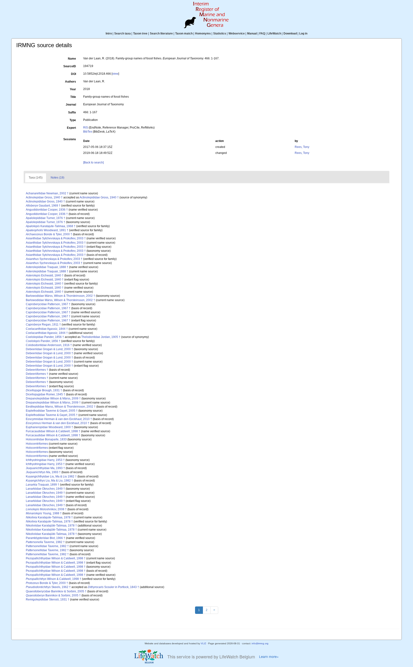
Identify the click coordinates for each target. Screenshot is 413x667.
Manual (252, 33)
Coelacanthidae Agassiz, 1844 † (47, 329)
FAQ (262, 33)
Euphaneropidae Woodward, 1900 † (49, 427)
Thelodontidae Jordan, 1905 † (100, 337)
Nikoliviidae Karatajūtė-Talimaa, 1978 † (51, 525)
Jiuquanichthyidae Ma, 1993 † (45, 468)
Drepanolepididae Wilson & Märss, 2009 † (53, 398)
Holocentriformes (37, 443)
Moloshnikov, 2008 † (46, 509)
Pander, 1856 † (43, 341)
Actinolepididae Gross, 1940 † (99, 197)
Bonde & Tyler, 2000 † (49, 234)
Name (72, 58)
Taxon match (184, 33)
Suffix (72, 112)
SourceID (69, 66)
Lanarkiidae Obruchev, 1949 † (45, 488)
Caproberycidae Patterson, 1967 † (48, 304)
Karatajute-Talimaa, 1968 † (51, 226)
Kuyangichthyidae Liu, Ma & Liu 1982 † (51, 476)
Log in (303, 33)
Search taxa (122, 33)
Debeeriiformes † (37, 369)
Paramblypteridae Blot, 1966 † (45, 538)
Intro (109, 33)
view (115, 73)
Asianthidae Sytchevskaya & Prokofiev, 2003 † (56, 238)
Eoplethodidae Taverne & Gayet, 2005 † (52, 410)
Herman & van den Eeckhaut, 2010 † (57, 423)
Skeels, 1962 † (48, 587)
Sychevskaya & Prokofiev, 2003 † (54, 259)
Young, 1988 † (44, 513)
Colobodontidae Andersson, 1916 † (49, 345)
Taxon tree (140, 33)
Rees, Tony (302, 147)
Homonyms (203, 33)
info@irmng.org (260, 643)
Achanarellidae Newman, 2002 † (47, 193)
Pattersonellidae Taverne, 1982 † (47, 546)
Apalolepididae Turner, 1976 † (45, 218)
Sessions (69, 139)
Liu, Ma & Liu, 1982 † (49, 480)
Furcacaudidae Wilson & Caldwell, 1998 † (53, 431)
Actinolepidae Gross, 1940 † (44, 197)
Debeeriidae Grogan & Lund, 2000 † (49, 349)
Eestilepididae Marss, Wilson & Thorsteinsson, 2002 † (61, 406)
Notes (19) (57, 177)
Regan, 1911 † (43, 324)
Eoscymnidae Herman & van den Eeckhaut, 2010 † (59, 419)
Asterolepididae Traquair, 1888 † (47, 267)
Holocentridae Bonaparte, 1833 (46, 439)
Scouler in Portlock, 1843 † (113, 587)
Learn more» (269, 656)
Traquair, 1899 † (42, 484)
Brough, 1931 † (44, 390)
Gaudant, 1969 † (43, 205)
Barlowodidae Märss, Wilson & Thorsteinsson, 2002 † (60, 295)
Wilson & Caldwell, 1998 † (53, 579)
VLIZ (203, 643)
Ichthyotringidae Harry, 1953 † (45, 460)
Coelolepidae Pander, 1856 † (45, 337)
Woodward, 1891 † (47, 230)
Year (73, 89)
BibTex (87, 131)
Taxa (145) (36, 177)
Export (71, 127)
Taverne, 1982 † (45, 542)
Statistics (219, 33)
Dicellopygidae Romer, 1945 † (45, 394)
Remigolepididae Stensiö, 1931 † (47, 599)
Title (73, 97)
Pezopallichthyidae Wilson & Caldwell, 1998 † (56, 558)
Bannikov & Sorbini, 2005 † (53, 595)
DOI (73, 74)
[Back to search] (93, 162)
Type (73, 120)
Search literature (161, 33)
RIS (85, 127)
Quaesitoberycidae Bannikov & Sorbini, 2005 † (56, 591)
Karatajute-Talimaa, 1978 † (49, 517)
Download (290, 33)
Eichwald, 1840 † (45, 275)
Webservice (236, 33)
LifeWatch (274, 33)
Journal (71, 104)
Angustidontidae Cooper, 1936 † (47, 209)
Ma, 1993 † (43, 472)
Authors (70, 81)
